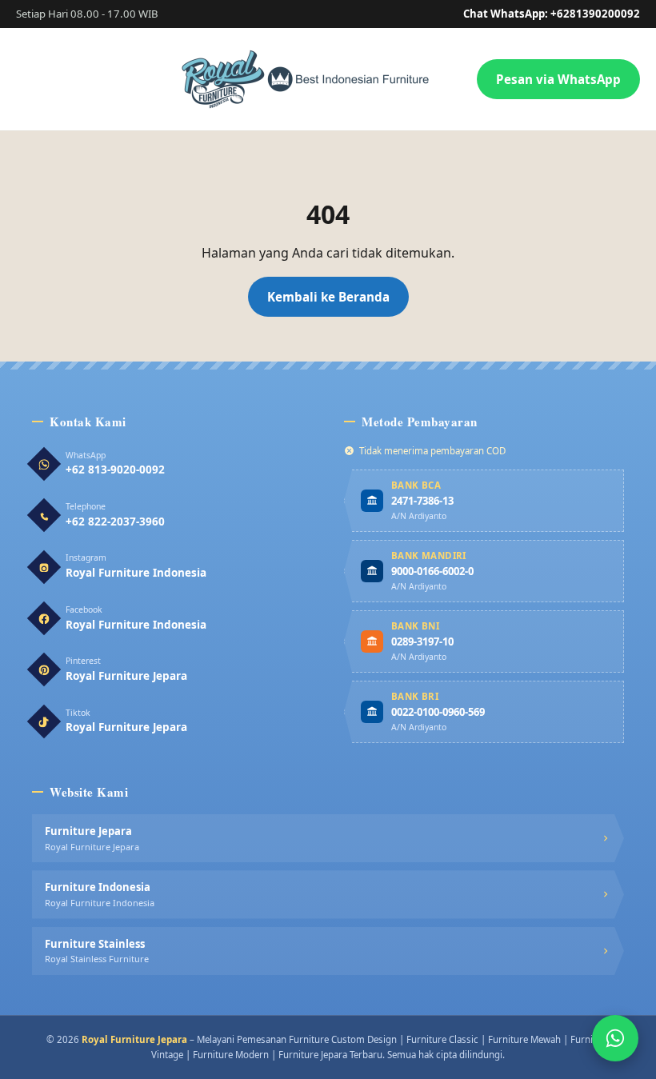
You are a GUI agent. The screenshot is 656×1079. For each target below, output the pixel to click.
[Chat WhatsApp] (615, 1038)
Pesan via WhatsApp (558, 79)
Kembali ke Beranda (328, 297)
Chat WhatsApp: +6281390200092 (551, 13)
